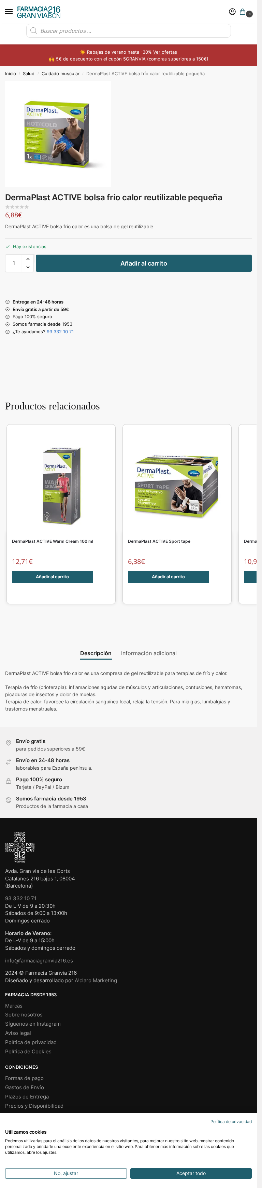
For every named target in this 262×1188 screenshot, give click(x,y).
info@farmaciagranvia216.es (39, 961)
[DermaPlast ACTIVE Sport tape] (177, 482)
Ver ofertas (165, 52)
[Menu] (15, 12)
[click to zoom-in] (58, 134)
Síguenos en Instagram (33, 1024)
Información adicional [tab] (149, 653)
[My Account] (232, 12)
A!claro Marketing (96, 980)
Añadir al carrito (143, 263)
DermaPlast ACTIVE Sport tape (159, 541)
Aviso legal (18, 1033)
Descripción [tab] (96, 653)
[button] (244, 12)
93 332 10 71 (60, 331)
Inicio (10, 73)
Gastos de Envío (24, 1087)
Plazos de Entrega (27, 1097)
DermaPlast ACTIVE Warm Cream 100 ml (52, 541)
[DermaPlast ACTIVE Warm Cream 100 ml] (61, 482)
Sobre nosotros (24, 1015)
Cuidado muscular (60, 73)
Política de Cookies (28, 1052)
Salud (28, 73)
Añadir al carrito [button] (52, 576)
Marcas (14, 1006)
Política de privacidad (31, 1042)
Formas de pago (24, 1078)
